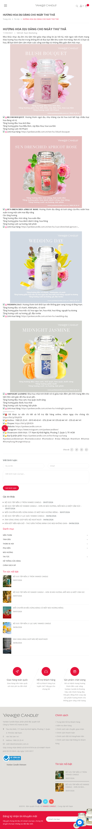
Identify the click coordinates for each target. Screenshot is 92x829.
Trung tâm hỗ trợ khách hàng (68, 722)
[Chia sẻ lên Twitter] (76, 449)
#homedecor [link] (48, 438)
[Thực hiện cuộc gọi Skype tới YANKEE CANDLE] (45, 801)
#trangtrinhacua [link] (22, 441)
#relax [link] (57, 438)
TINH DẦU (7, 539)
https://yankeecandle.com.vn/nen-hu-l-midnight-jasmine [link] (46, 408)
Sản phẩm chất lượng (75, 679)
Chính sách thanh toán (66, 733)
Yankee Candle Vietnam (16, 764)
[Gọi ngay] (5, 428)
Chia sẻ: (66, 449)
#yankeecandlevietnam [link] (13, 438)
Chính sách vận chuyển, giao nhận (70, 729)
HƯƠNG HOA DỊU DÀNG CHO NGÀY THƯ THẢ (34, 29)
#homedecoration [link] (33, 438)
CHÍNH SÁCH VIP (9, 565)
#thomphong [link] (9, 441)
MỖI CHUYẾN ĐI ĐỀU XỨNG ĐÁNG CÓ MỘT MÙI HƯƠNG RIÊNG (31, 512)
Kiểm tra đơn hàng (64, 725)
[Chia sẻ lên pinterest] (81, 449)
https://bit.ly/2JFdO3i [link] (24, 423)
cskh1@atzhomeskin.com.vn (17, 744)
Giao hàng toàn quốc (17, 679)
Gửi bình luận (10, 488)
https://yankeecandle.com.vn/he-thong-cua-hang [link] (45, 435)
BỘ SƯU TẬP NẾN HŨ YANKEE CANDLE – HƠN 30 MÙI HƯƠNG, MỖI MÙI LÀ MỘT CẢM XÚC (42, 506)
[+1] (86, 449)
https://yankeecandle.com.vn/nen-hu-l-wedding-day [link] (44, 316)
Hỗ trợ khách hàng (46, 679)
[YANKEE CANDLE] (21, 715)
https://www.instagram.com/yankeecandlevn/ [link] (37, 429)
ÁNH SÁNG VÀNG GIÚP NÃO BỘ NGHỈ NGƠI (23, 519)
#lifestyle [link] (65, 438)
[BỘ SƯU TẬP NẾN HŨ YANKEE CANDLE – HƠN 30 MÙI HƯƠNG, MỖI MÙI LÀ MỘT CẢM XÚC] (59, 787)
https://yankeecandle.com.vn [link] (28, 426)
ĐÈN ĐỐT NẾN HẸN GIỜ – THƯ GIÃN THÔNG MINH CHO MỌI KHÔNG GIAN (36, 523)
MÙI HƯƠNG (8, 552)
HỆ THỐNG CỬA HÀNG (12, 561)
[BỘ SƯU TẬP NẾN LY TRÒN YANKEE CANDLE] (59, 775)
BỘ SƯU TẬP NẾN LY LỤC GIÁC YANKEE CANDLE (24, 516)
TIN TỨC (6, 556)
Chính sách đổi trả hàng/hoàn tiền (70, 736)
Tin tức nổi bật (10, 571)
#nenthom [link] (75, 438)
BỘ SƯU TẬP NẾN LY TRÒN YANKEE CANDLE (23, 502)
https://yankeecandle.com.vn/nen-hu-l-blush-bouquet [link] (45, 131)
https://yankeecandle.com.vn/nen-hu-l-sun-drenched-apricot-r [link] (49, 226)
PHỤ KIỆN (7, 548)
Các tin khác (9, 496)
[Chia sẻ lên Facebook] (72, 449)
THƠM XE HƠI (8, 544)
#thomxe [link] (85, 438)
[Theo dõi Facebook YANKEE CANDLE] (39, 801)
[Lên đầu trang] (88, 822)
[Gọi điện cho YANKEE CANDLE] (51, 801)
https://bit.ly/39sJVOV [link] (12, 417)
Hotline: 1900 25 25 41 (15, 740)
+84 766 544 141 (12, 736)
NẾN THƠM (7, 535)
